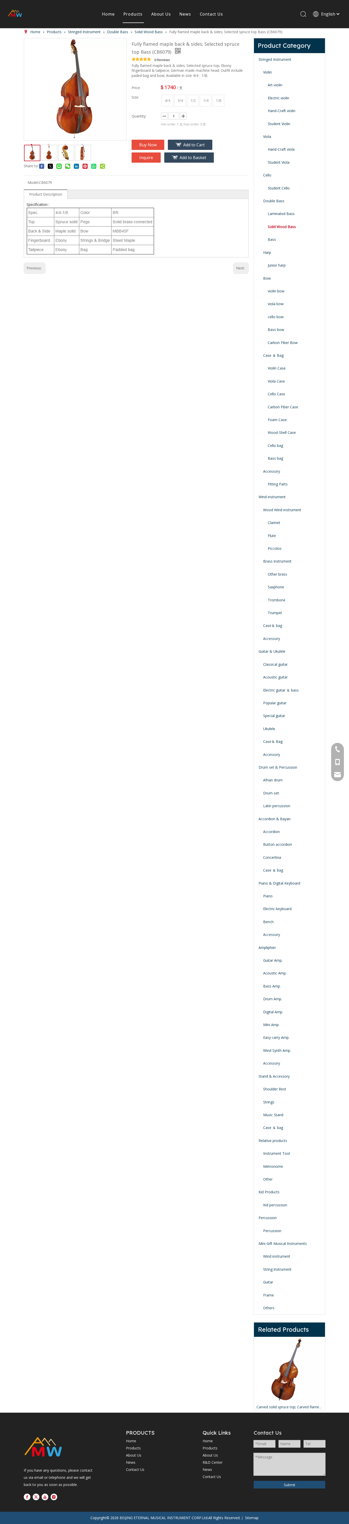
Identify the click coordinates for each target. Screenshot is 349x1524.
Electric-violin (278, 98)
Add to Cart (194, 145)
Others (268, 1307)
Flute (272, 535)
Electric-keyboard (277, 908)
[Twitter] (36, 1496)
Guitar (268, 1282)
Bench (268, 921)
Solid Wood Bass (282, 226)
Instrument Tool (276, 1153)
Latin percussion (276, 805)
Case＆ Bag (273, 741)
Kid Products (269, 1191)
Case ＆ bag (273, 870)
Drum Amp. (272, 998)
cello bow (276, 316)
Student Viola (278, 162)
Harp (267, 252)
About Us (161, 14)
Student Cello (279, 188)
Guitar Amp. (273, 960)
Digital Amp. (273, 1011)
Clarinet (274, 522)
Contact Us (211, 14)
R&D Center (213, 1462)
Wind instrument (272, 496)
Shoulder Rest (274, 1089)
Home (108, 14)
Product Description (45, 194)
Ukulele (269, 728)
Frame (268, 1295)
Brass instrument (277, 561)
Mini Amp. (271, 1024)
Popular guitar (274, 702)
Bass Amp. (272, 986)
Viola (267, 136)
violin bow (276, 291)
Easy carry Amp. (276, 1037)
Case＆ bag (272, 625)
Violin (267, 72)
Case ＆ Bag (273, 355)
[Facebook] (27, 1496)
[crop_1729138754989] (43, 1447)
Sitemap (252, 1517)
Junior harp (277, 265)
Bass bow (276, 329)
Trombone (276, 600)
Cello (267, 175)
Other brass (277, 574)
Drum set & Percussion (278, 767)
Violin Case (277, 368)
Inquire (146, 157)
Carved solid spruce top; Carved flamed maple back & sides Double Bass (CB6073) (289, 1406)
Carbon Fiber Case (283, 406)
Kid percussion (275, 1204)
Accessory (271, 471)
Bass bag (275, 458)
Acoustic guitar (275, 677)
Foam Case (277, 419)
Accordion (271, 831)
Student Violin (279, 123)
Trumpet (275, 612)
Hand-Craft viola (281, 149)
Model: (33, 182)
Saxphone (276, 587)
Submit (289, 1484)
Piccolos (275, 548)
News (185, 14)
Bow (267, 278)
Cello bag (275, 445)
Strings (268, 1102)
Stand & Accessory (274, 1076)
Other (268, 1179)
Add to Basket (193, 157)
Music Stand (273, 1114)
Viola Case (276, 381)
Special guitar (274, 715)
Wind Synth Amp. (277, 1050)
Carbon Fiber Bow (283, 342)
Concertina (272, 857)
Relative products (273, 1140)
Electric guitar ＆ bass (281, 690)
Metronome (273, 1166)
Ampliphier (267, 947)
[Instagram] (54, 1496)
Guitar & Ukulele (272, 651)
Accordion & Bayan (274, 818)
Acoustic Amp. (275, 973)
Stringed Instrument (275, 59)
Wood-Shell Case (282, 432)
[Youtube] (45, 1496)
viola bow (276, 303)
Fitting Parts (278, 484)
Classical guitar (275, 664)
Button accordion (277, 844)
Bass (272, 239)
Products (133, 14)
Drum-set (271, 793)
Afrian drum (273, 780)
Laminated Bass (281, 213)
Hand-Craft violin (281, 110)
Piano (268, 896)
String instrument (277, 1269)
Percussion (268, 1217)
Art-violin (275, 84)
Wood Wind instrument (282, 509)
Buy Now (148, 145)
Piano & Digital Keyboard (279, 883)
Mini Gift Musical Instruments (283, 1243)
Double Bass (273, 200)
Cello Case (276, 393)
